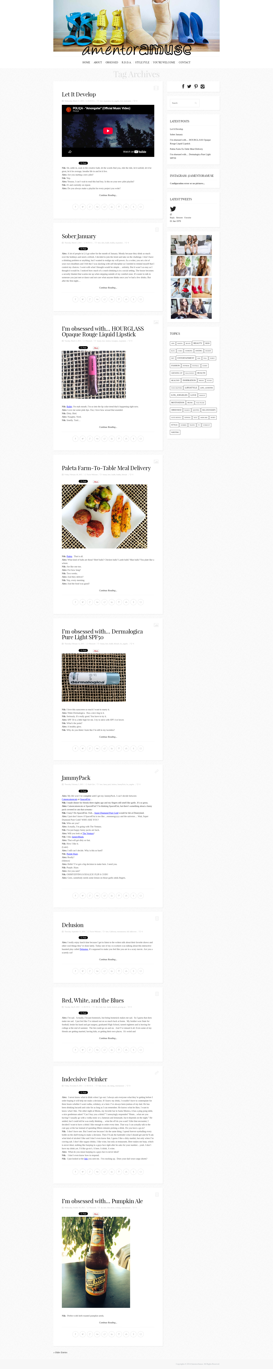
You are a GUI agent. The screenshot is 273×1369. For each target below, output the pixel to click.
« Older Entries (60, 1352)
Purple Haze (72, 854)
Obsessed (112, 62)
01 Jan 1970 (175, 221)
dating (112, 1086)
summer (183, 425)
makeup (202, 395)
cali (108, 1086)
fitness (186, 366)
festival (114, 1007)
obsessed (176, 410)
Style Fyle (142, 62)
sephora (187, 417)
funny (204, 366)
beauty (99, 341)
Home (86, 62)
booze (104, 1086)
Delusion (73, 925)
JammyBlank (78, 837)
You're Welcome (92, 475)
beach (188, 343)
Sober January (79, 236)
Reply (172, 218)
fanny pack (107, 784)
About (98, 62)
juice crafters (176, 388)
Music (190, 403)
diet (172, 358)
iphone (201, 380)
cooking (118, 1208)
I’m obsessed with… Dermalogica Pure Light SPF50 (102, 634)
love (121, 101)
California (112, 932)
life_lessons (206, 388)
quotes (196, 410)
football (195, 366)
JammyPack (76, 777)
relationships (209, 410)
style (174, 425)
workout (206, 425)
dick (103, 243)
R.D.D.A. (127, 62)
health (107, 243)
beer (101, 101)
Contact (184, 62)
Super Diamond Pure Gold (106, 813)
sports (213, 417)
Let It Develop (79, 94)
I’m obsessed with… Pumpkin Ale (102, 1201)
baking (180, 343)
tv (199, 425)
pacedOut (85, 799)
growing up (121, 1007)
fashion (108, 341)
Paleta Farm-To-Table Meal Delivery (106, 468)
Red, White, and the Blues (93, 1000)
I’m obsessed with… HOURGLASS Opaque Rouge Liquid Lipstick (103, 331)
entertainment (121, 932)
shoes (195, 417)
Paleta (69, 556)
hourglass (115, 341)
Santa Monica (176, 417)
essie (198, 358)
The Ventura (88, 833)
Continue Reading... (108, 195)
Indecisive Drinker (84, 1079)
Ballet (69, 406)
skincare (203, 417)
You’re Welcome (164, 62)
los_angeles (115, 101)
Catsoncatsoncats (69, 799)
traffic (192, 425)
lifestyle (124, 475)
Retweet (179, 218)
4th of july (99, 1007)
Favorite (187, 218)
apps (172, 343)
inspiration (107, 101)
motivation (127, 101)
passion (187, 410)
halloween (133, 932)
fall (128, 932)
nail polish (200, 403)
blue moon (110, 1208)
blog (173, 351)
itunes (209, 380)
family (109, 1007)
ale (102, 1208)
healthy (112, 243)
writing (175, 432)
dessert (208, 351)
